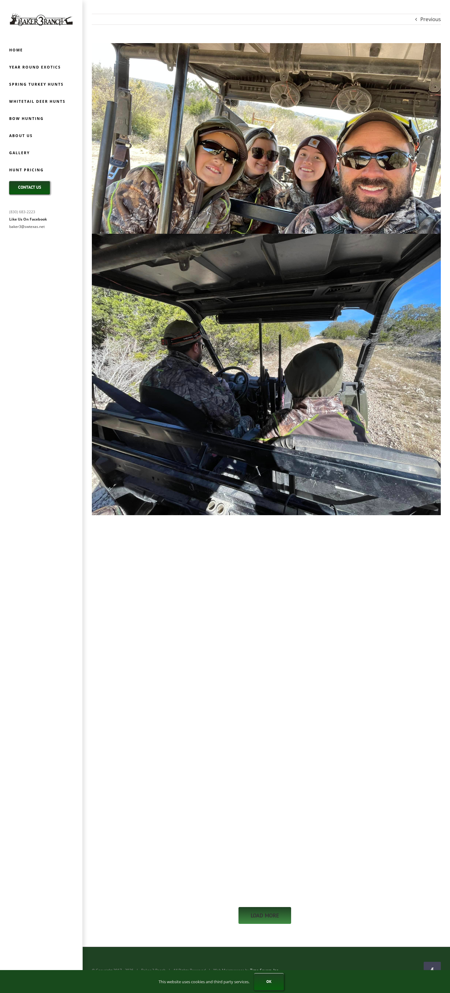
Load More (265, 915)
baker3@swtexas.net (27, 226)
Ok (269, 981)
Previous (430, 19)
